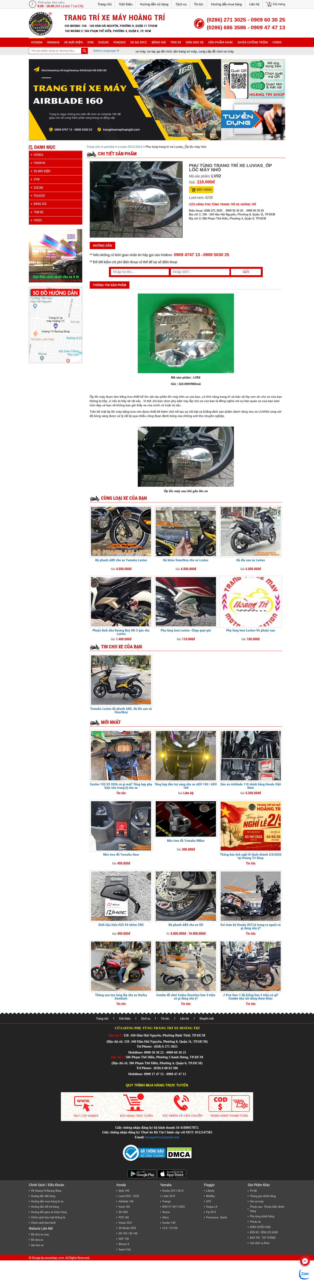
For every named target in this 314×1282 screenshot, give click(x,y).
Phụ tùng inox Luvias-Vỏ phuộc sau (250, 630)
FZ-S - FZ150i (170, 1228)
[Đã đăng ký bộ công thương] (144, 1152)
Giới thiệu (125, 4)
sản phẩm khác (220, 42)
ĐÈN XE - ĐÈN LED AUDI (264, 1232)
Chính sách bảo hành (43, 1222)
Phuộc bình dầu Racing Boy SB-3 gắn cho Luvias (121, 632)
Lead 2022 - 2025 (129, 1196)
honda (36, 42)
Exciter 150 (168, 1222)
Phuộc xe (255, 1221)
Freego (166, 1201)
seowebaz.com (54, 1258)
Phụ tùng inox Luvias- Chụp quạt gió (186, 630)
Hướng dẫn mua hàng (226, 4)
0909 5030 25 (216, 254)
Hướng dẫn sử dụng (154, 4)
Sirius (165, 1217)
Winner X (124, 1244)
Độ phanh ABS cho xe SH (186, 925)
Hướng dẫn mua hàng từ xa (47, 1201)
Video (277, 42)
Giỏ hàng (279, 4)
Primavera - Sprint (216, 1217)
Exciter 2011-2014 (172, 1190)
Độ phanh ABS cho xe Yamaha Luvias (121, 560)
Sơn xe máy (257, 1201)
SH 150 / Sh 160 (128, 1233)
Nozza (166, 1212)
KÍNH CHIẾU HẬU (260, 1227)
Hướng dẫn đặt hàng (43, 1196)
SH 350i (123, 1212)
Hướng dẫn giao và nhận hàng (49, 1212)
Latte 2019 (168, 1196)
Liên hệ (254, 4)
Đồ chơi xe (37, 1239)
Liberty (210, 1190)
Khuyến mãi (207, 1018)
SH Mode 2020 (127, 1228)
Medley (210, 1196)
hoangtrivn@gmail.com (162, 1137)
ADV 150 (124, 1238)
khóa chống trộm (253, 42)
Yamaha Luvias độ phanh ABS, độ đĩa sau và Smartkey (121, 710)
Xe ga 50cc (138, 42)
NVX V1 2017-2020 (173, 1206)
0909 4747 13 (187, 254)
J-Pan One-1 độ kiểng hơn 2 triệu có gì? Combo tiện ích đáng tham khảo (250, 996)
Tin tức (199, 4)
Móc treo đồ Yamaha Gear (121, 854)
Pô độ (253, 1190)
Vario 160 (124, 1206)
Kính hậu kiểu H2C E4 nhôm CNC (121, 925)
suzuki (103, 42)
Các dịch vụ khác (260, 1243)
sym (90, 42)
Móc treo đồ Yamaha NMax (185, 841)
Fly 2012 (211, 1212)
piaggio (119, 42)
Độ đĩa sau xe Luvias (250, 560)
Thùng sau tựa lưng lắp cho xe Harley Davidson (121, 996)
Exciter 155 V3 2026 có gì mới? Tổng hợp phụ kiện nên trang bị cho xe (121, 786)
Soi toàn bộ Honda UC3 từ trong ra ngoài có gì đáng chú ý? (250, 926)
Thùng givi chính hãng (263, 1196)
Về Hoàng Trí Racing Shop (46, 1190)
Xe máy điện (73, 42)
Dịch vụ (181, 4)
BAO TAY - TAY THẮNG (263, 1237)
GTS (208, 1201)
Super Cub (125, 1249)
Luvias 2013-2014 (130, 146)
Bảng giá (159, 42)
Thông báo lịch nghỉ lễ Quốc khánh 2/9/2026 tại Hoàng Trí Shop (250, 856)
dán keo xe (195, 42)
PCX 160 (124, 1217)
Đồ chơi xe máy (40, 1234)
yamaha (53, 42)
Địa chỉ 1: (116, 1035)
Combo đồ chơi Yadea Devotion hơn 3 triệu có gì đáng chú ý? (185, 996)
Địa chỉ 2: (118, 1057)
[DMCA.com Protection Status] (179, 1152)
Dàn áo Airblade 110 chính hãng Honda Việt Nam (250, 786)
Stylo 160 (124, 1190)
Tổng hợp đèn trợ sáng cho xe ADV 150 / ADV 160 (186, 786)
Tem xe (175, 42)
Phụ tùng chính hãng (262, 1216)
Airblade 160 (126, 1201)
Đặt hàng (204, 189)
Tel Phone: (145, 1046)
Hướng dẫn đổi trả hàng (45, 1206)
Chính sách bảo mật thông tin (48, 1217)
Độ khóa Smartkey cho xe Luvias (185, 560)
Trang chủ (105, 4)
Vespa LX (211, 1206)
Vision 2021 (125, 1222)
